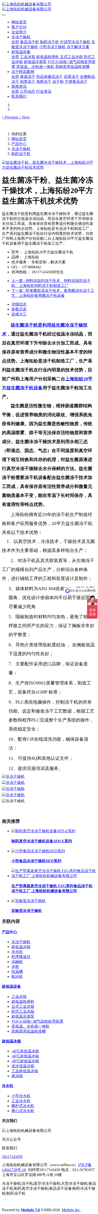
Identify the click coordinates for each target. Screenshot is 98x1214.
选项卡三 (19, 314)
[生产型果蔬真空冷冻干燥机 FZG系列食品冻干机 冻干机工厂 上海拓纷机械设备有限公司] (53, 876)
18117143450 (12, 1157)
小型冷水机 (20, 1096)
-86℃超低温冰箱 (25, 1061)
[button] (10, 117)
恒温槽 (17, 972)
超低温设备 (11, 986)
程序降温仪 (20, 957)
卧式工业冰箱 (22, 1011)
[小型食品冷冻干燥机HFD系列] (38, 851)
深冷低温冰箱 (22, 1066)
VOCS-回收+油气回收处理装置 (37, 1021)
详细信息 (19, 304)
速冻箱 (17, 1076)
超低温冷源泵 (22, 1016)
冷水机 (17, 952)
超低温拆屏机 (22, 1002)
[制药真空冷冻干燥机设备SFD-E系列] (43, 831)
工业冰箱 (19, 997)
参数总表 (19, 309)
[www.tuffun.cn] (13, 776)
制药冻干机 (20, 154)
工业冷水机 (20, 1101)
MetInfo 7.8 (30, 1210)
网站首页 (19, 22)
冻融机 (17, 962)
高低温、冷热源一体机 (30, 1026)
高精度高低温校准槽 (28, 1031)
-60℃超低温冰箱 (25, 1056)
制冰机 (17, 977)
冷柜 (15, 967)
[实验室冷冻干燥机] (28, 901)
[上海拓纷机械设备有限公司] (49, 7)
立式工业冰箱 (22, 1006)
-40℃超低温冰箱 (25, 1051)
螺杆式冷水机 (22, 1106)
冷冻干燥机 (20, 149)
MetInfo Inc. (71, 1210)
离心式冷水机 (22, 1111)
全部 (15, 42)
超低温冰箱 (20, 947)
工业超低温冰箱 (24, 1071)
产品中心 (19, 144)
